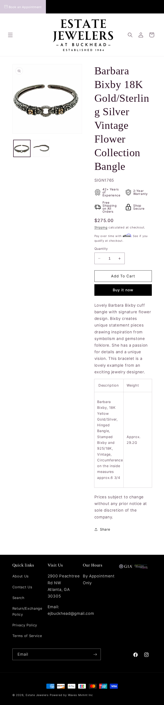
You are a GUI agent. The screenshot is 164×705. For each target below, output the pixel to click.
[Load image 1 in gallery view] (21, 148)
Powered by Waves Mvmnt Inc (71, 695)
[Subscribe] (95, 654)
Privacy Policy (24, 625)
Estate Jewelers (37, 695)
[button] (10, 34)
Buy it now (123, 290)
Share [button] (105, 529)
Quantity (101, 249)
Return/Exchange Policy (27, 611)
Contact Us (22, 587)
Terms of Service (27, 636)
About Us (20, 576)
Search (18, 598)
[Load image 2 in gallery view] (41, 148)
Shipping (100, 227)
